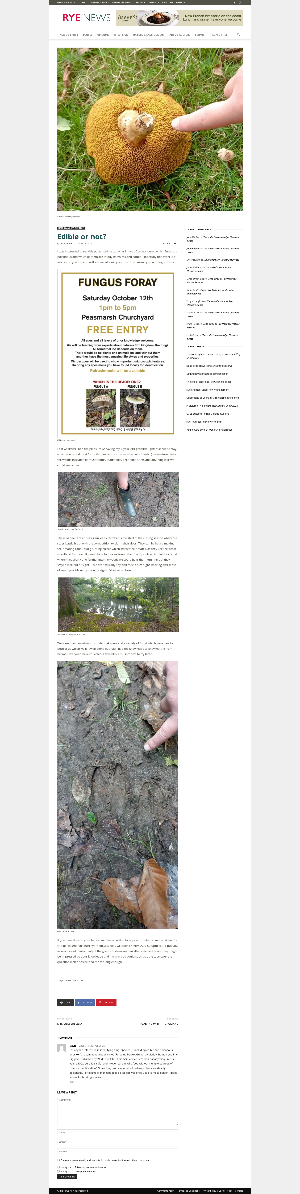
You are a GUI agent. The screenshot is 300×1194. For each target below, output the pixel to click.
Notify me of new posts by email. (79, 1171)
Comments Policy (165, 1190)
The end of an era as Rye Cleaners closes (208, 381)
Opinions (103, 34)
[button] (238, 35)
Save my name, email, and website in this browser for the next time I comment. (105, 1160)
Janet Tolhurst (194, 267)
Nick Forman (66, 243)
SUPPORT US (220, 34)
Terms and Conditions (188, 1190)
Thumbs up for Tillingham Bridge (221, 259)
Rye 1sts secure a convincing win (204, 421)
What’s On (121, 34)
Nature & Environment (149, 34)
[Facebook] (234, 2)
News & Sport (69, 34)
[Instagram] (240, 2)
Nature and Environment (71, 228)
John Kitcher (192, 237)
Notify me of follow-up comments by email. (84, 1167)
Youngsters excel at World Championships (209, 429)
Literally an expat (70, 1023)
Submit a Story (100, 2)
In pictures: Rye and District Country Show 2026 (212, 405)
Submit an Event (121, 2)
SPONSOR (153, 2)
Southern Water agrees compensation (207, 373)
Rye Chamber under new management (207, 389)
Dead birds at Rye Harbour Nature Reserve (209, 365)
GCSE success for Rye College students (207, 413)
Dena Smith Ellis (195, 278)
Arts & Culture (179, 34)
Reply (71, 1082)
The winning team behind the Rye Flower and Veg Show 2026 (213, 356)
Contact (140, 2)
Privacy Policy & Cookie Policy (217, 1190)
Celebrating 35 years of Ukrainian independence (212, 397)
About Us (167, 2)
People (87, 34)
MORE (179, 2)
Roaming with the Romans (159, 1023)
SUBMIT (200, 34)
